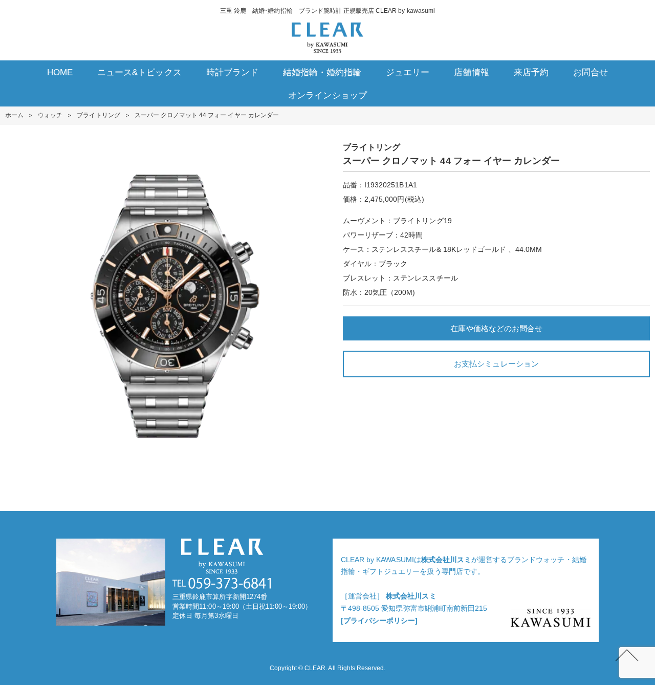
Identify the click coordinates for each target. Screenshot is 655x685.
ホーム (14, 115)
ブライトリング (98, 115)
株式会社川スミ (446, 559)
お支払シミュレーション (496, 363)
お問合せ (590, 72)
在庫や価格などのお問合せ (496, 328)
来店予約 (531, 72)
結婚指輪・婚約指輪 (322, 72)
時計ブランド (232, 72)
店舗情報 (471, 72)
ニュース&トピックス (139, 72)
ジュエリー (407, 72)
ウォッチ (50, 115)
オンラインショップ (327, 95)
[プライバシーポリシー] (379, 620)
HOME (60, 72)
